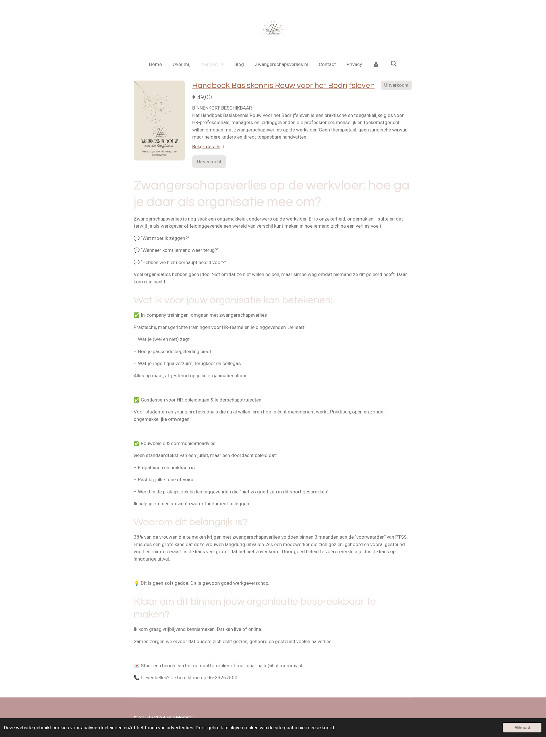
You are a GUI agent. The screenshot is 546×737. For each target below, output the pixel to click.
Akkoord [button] (522, 727)
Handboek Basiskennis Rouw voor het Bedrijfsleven (283, 85)
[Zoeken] (393, 63)
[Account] (376, 64)
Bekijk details (206, 146)
